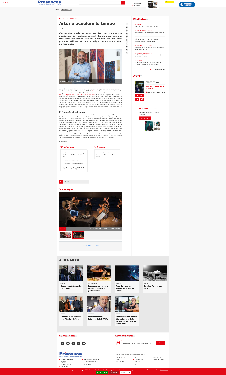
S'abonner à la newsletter (91, 359)
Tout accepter (102, 372)
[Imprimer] (127, 53)
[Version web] (142, 99)
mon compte (138, 3)
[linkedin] (127, 30)
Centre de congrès (159, 359)
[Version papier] (137, 99)
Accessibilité (87, 364)
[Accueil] (49, 2)
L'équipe (63, 361)
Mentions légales (66, 364)
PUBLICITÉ (137, 5)
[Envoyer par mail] (127, 50)
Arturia (93, 91)
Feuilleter (140, 95)
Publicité (63, 363)
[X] (127, 24)
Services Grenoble (66, 9)
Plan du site (64, 366)
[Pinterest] (78, 343)
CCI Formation (120, 361)
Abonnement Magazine (91, 361)
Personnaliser (125, 372)
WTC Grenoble (158, 357)
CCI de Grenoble (121, 357)
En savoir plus (164, 370)
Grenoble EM (139, 363)
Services (63, 18)
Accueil (57, 9)
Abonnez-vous (145, 118)
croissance (83, 28)
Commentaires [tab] (92, 245)
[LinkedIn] (62, 343)
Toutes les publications (156, 92)
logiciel (67, 28)
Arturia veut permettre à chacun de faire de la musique (77, 95)
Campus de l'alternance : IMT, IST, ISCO (140, 359)
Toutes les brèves (158, 69)
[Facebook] (127, 27)
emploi (90, 28)
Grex (136, 364)
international (75, 28)
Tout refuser (114, 372)
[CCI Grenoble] (187, 4)
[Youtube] (84, 343)
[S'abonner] (119, 343)
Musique (61, 28)
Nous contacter (88, 363)
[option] (90, 211)
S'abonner (161, 343)
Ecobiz (118, 359)
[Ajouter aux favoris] (127, 46)
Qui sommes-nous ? (67, 359)
